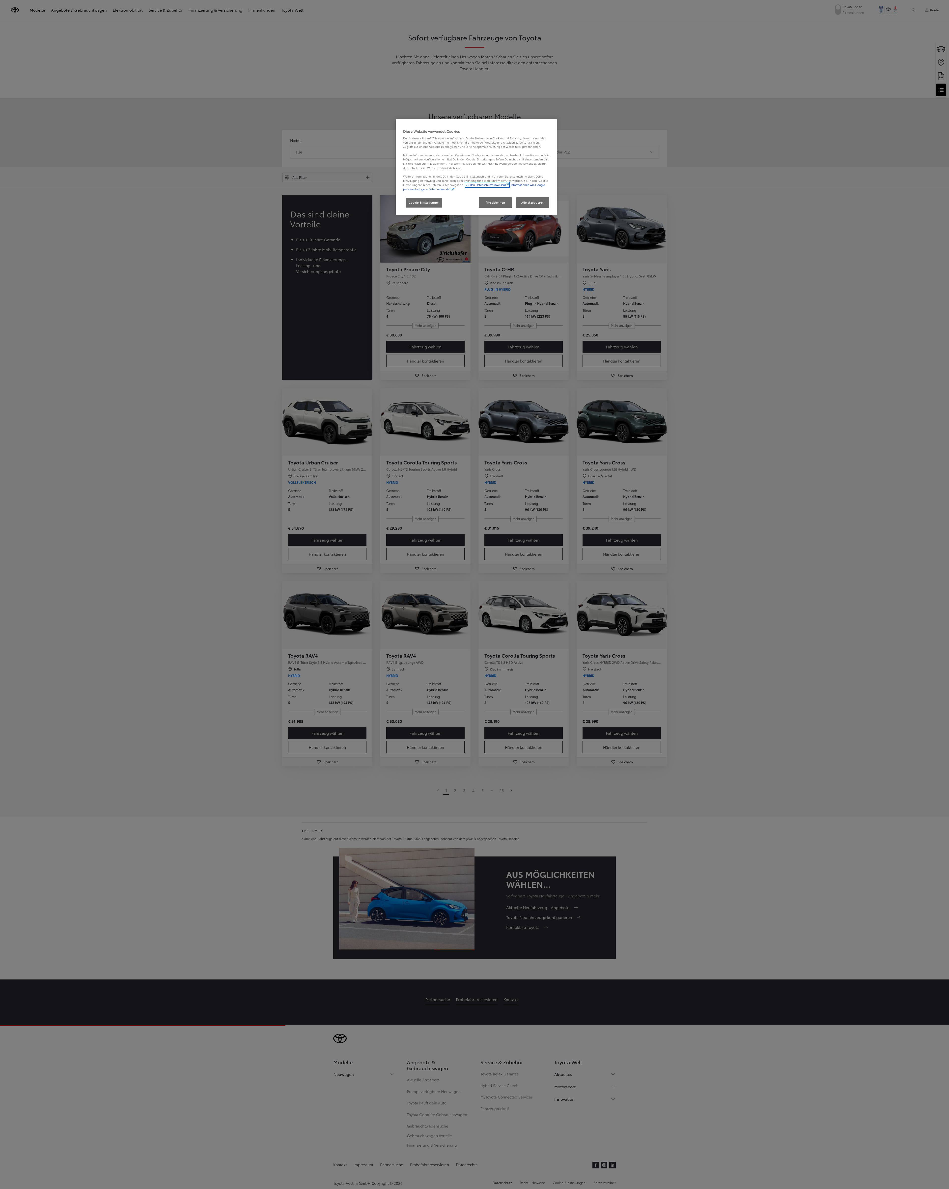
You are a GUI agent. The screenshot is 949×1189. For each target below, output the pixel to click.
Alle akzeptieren (532, 202)
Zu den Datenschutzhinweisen (485, 185)
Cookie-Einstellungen (424, 202)
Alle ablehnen (495, 202)
